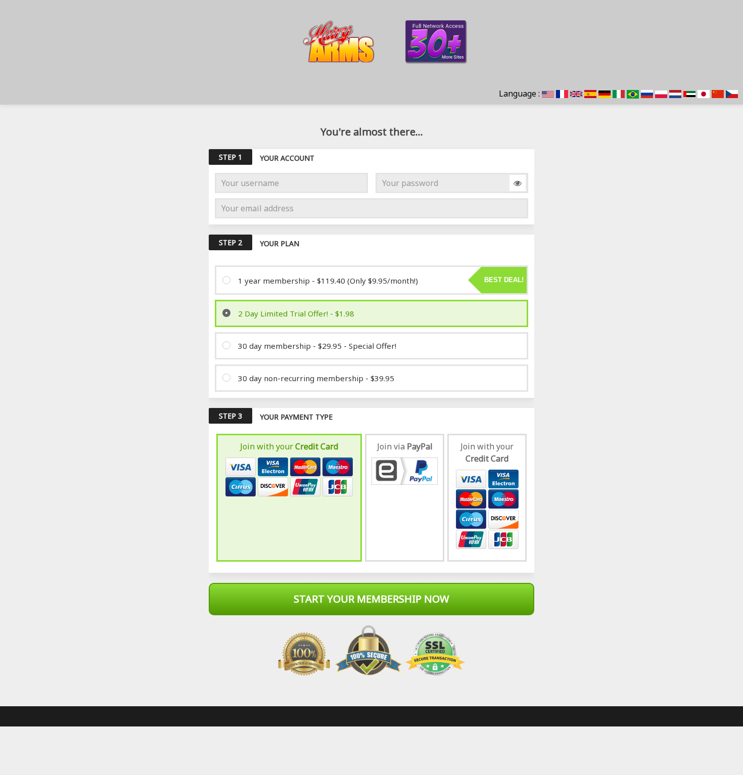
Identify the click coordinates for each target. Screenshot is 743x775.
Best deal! (504, 280)
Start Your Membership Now (371, 599)
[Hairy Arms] (371, 41)
